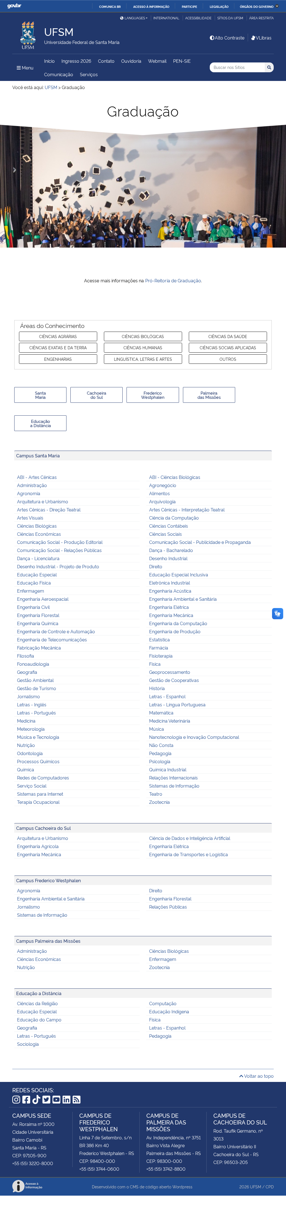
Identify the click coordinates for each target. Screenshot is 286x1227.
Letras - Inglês (31, 704)
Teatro (155, 794)
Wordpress (182, 1186)
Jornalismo (28, 696)
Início (49, 61)
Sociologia (28, 1044)
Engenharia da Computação (178, 623)
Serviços (89, 74)
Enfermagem (30, 591)
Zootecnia (159, 802)
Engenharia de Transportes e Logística (188, 854)
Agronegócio (162, 485)
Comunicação (58, 74)
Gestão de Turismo (36, 688)
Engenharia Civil (33, 607)
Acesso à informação (151, 6)
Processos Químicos (38, 761)
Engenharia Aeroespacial (42, 599)
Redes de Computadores (43, 777)
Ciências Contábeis (168, 526)
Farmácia (158, 647)
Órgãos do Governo (256, 6)
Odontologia (30, 753)
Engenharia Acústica (170, 591)
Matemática (161, 712)
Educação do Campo (39, 1019)
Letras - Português (36, 712)
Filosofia (25, 656)
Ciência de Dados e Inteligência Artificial (189, 838)
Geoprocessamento (169, 672)
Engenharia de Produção (175, 631)
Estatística (159, 639)
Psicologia (159, 761)
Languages (135, 17)
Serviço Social (31, 786)
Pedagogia (160, 753)
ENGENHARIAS (58, 359)
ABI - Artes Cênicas (37, 477)
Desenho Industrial (168, 558)
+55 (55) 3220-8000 (32, 1163)
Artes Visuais (30, 517)
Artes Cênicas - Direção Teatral (48, 509)
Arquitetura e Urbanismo (42, 501)
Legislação (219, 6)
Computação (163, 1003)
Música (156, 729)
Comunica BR (110, 6)
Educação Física (34, 582)
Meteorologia (31, 729)
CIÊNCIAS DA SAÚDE (227, 336)
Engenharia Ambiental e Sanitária (183, 599)
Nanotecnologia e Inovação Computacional (194, 737)
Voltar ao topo (258, 1076)
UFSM (255, 1186)
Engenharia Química (37, 623)
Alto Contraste (229, 37)
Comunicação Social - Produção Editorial (60, 542)
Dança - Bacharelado (171, 550)
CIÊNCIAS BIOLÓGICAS (143, 336)
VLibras (263, 37)
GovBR (14, 6)
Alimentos (159, 493)
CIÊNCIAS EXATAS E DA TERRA (58, 347)
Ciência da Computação (174, 517)
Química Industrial (167, 769)
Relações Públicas (168, 907)
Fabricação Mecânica (39, 647)
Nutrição (26, 745)
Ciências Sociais (165, 534)
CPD (270, 1186)
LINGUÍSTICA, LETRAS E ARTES (143, 359)
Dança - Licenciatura (38, 558)
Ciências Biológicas (37, 526)
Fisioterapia (161, 656)
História (157, 688)
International (166, 17)
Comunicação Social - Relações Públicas (59, 550)
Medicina (26, 721)
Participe (189, 6)
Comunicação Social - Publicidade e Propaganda (200, 542)
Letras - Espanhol (167, 696)
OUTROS (228, 359)
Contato (106, 61)
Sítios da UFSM (230, 17)
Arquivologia (162, 501)
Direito (155, 566)
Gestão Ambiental (35, 680)
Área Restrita (261, 17)
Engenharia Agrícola (38, 846)
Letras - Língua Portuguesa (177, 704)
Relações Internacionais (173, 777)
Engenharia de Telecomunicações (52, 639)
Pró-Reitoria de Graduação (173, 280)
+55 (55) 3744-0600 (99, 1169)
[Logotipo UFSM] (28, 34)
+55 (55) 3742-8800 (165, 1169)
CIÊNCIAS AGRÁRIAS (58, 336)
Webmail (157, 61)
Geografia (27, 672)
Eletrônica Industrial (169, 582)
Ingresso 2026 (76, 61)
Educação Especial (37, 574)
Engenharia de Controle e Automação (56, 631)
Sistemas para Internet (40, 794)
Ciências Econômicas (39, 534)
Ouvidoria (131, 61)
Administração (32, 485)
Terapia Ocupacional (38, 802)
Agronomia (28, 493)
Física (155, 664)
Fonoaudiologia (33, 664)
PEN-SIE (182, 61)
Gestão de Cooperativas (174, 680)
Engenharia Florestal (38, 615)
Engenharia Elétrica (169, 607)
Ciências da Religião (37, 1003)
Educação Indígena (169, 1011)
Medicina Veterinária (169, 721)
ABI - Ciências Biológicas (174, 477)
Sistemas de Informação (174, 786)
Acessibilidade (198, 17)
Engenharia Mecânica (171, 615)
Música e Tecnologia (38, 737)
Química (25, 769)
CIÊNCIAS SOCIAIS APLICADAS (228, 347)
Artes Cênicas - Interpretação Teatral (187, 509)
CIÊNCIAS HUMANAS (142, 347)
